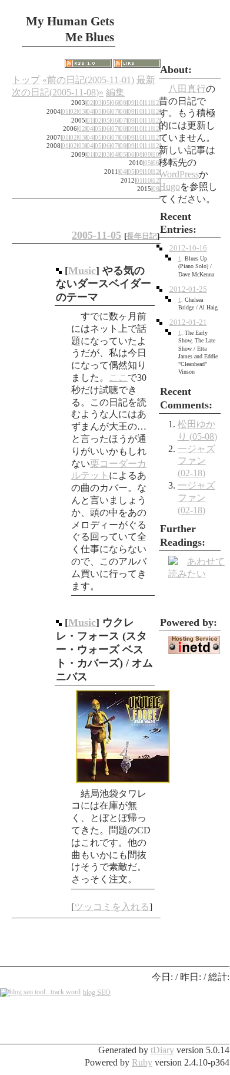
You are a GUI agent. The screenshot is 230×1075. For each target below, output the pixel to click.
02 (90, 102)
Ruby (142, 1062)
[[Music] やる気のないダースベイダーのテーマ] (59, 270)
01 (65, 111)
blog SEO (97, 992)
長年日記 (141, 236)
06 (114, 102)
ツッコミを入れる (111, 907)
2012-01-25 (188, 289)
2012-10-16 (188, 248)
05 (106, 102)
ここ (118, 377)
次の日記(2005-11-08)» (58, 92)
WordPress (179, 174)
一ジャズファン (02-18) (196, 461)
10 (139, 102)
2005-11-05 (96, 235)
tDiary (162, 1050)
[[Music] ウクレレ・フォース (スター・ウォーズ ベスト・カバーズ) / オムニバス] (59, 622)
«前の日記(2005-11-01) (88, 80)
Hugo (169, 187)
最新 (145, 80)
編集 (115, 92)
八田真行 (187, 89)
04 (90, 111)
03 (98, 102)
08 (122, 102)
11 (147, 102)
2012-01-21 (188, 322)
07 (114, 111)
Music (82, 270)
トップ (26, 80)
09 (131, 102)
